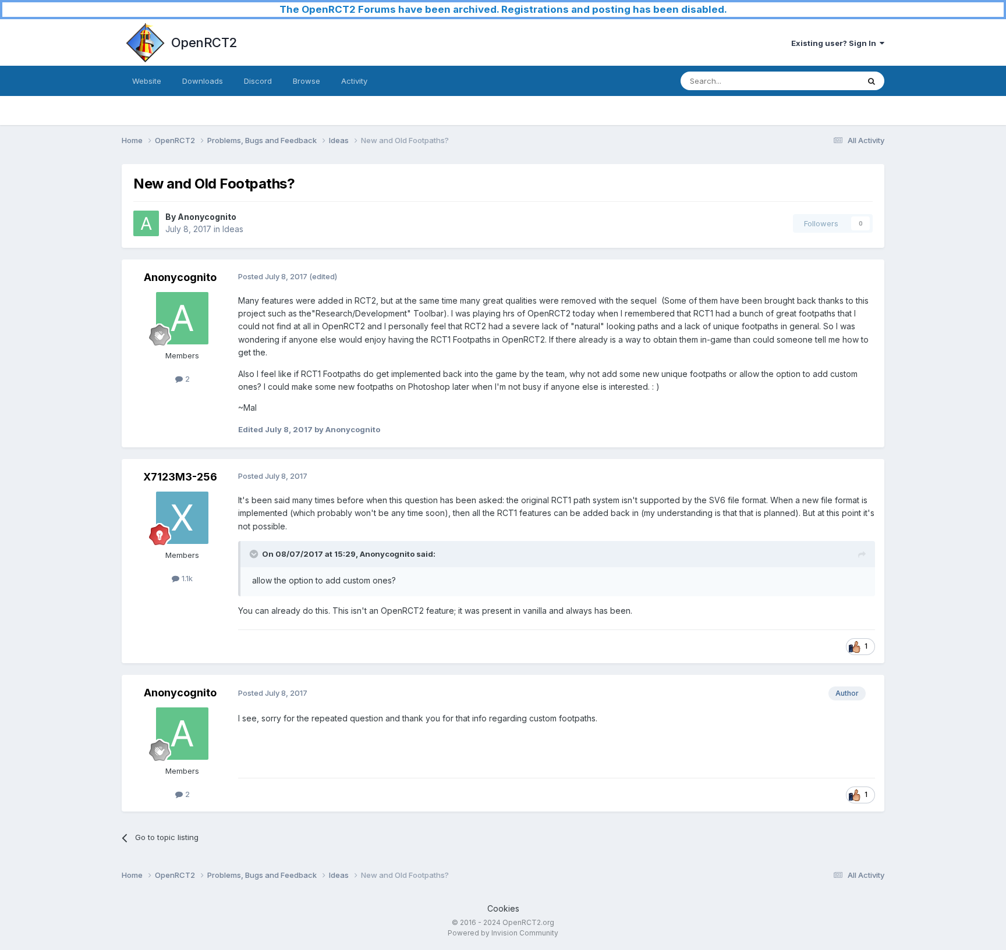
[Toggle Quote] (255, 553)
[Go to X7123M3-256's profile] (182, 518)
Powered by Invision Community (503, 932)
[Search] (871, 81)
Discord (258, 81)
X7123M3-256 (180, 477)
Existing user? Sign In (835, 43)
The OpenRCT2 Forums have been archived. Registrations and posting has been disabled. (503, 9)
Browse (306, 81)
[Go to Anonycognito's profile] (146, 223)
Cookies (503, 908)
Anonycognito (207, 217)
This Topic (824, 80)
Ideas (232, 229)
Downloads (202, 81)
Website (146, 81)
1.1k (186, 578)
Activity (354, 81)
